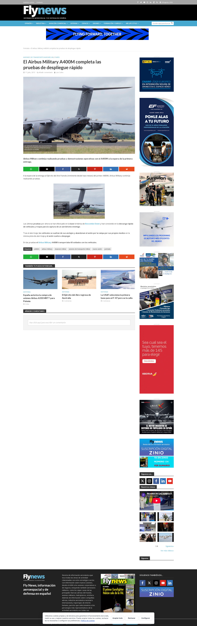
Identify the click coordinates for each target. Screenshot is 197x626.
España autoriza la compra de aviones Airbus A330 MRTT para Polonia (39, 298)
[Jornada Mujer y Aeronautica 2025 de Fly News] (165, 527)
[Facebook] (156, 481)
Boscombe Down (92, 223)
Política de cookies (88, 621)
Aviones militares (52, 57)
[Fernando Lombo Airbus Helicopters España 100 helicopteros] (148, 527)
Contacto (39, 2)
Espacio (85, 23)
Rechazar (131, 618)
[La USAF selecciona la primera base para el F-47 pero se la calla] (118, 279)
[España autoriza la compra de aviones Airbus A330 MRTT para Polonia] (40, 279)
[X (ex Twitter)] (142, 481)
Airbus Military (45, 242)
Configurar (145, 618)
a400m (36, 249)
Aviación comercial (57, 23)
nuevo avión (97, 249)
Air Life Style (131, 23)
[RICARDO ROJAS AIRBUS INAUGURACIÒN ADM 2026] (148, 516)
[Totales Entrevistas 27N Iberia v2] (148, 537)
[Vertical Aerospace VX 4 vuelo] (165, 537)
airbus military (47, 249)
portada (107, 249)
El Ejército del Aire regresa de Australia (76, 296)
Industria (40, 23)
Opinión (28, 23)
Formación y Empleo (112, 23)
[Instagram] (149, 481)
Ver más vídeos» (167, 550)
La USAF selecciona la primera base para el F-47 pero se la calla (116, 296)
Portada (26, 48)
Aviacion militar (60, 249)
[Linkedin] (163, 481)
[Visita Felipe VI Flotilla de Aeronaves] (165, 516)
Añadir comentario (46, 72)
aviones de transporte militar (79, 249)
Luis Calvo (59, 72)
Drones (96, 23)
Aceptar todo (118, 618)
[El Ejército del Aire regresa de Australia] (79, 279)
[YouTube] (170, 481)
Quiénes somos (28, 2)
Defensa (73, 23)
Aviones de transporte (33, 57)
